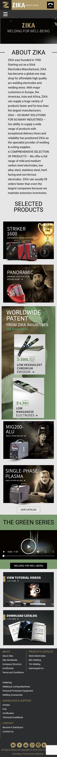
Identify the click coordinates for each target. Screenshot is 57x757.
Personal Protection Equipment (18, 690)
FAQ (5, 709)
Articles (6, 705)
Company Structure (12, 664)
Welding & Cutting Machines (16, 686)
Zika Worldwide (9, 660)
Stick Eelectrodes (37, 656)
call (50, 6)
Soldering (7, 682)
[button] (28, 510)
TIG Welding (34, 664)
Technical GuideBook (13, 717)
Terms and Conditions (13, 672)
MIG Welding (35, 660)
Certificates (8, 668)
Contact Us (8, 731)
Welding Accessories (12, 695)
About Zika (7, 656)
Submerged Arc (36, 668)
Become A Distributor (13, 727)
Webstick (39, 754)
